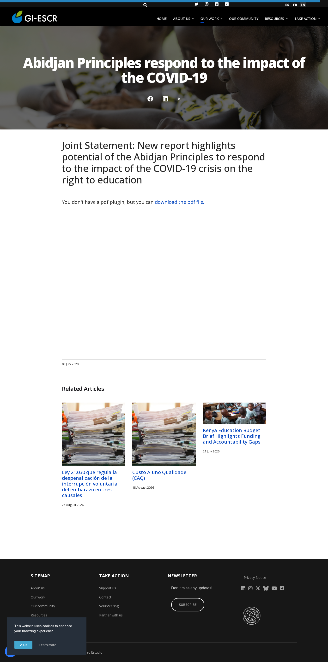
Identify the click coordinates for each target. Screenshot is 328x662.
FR (295, 4)
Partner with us (111, 615)
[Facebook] (150, 98)
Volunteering (109, 606)
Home (162, 18)
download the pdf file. (179, 202)
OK (24, 645)
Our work (209, 18)
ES (287, 4)
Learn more (47, 645)
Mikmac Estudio (90, 652)
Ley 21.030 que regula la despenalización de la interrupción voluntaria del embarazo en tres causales (89, 483)
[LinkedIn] (165, 98)
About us (181, 18)
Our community (243, 18)
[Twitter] (179, 98)
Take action (305, 18)
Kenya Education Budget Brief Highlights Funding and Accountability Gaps (232, 436)
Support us (107, 588)
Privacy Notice (255, 577)
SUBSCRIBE (188, 604)
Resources (274, 18)
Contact (105, 597)
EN (303, 4)
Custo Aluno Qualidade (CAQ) (159, 475)
